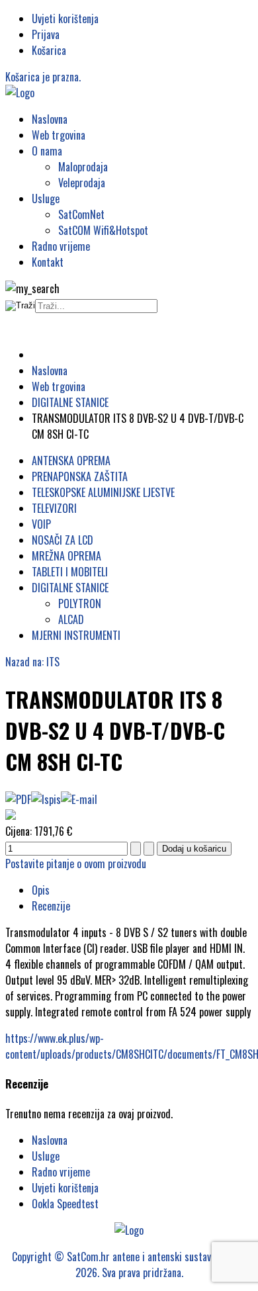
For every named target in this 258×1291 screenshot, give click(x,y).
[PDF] (18, 799)
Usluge (46, 198)
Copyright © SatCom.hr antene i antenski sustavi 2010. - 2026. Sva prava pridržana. (129, 1264)
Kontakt (48, 262)
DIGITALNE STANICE (70, 588)
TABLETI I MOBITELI (70, 572)
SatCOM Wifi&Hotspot (103, 230)
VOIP (41, 524)
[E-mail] (79, 799)
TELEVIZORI (54, 508)
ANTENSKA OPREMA (71, 460)
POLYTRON (79, 603)
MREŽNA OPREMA (66, 556)
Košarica (49, 50)
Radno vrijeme (61, 246)
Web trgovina (58, 135)
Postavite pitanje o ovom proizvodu (75, 863)
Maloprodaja (83, 167)
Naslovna (49, 119)
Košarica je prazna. (43, 77)
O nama (47, 151)
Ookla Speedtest (65, 1204)
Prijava (46, 34)
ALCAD (71, 619)
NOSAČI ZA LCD (62, 540)
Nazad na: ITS (32, 662)
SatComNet (81, 214)
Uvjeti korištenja (65, 18)
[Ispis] (46, 799)
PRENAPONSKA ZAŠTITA (80, 476)
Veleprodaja (81, 183)
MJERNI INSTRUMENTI (76, 635)
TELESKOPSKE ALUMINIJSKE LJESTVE (103, 492)
